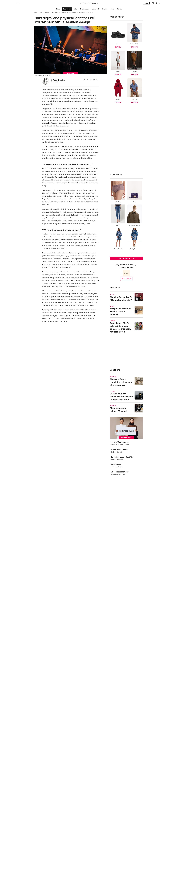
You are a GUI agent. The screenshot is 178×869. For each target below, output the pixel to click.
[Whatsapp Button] (96, 79)
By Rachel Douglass (58, 80)
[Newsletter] (153, 3)
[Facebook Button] (87, 79)
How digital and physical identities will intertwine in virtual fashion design (73, 12)
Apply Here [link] (126, 279)
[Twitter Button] (84, 79)
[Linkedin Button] (90, 79)
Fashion (47, 12)
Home (36, 12)
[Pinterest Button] (93, 79)
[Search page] (156, 3)
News (41, 12)
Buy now (118, 47)
